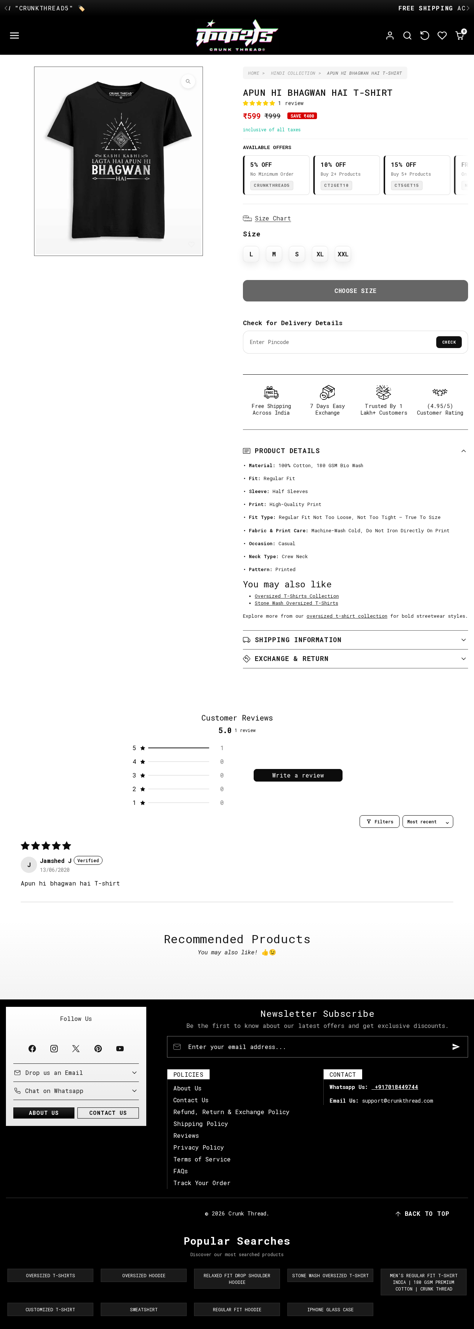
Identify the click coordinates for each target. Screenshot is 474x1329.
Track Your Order (202, 1183)
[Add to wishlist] (191, 244)
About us (44, 1112)
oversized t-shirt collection (347, 616)
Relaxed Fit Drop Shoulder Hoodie (237, 1278)
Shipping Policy (200, 1123)
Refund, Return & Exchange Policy (231, 1112)
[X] (76, 1049)
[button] (14, 35)
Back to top (427, 1213)
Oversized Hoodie (144, 1275)
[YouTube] (120, 1049)
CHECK (449, 342)
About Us (187, 1088)
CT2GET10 (336, 185)
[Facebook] (32, 1049)
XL (320, 254)
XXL (343, 254)
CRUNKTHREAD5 (272, 185)
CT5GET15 (406, 185)
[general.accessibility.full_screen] (188, 81)
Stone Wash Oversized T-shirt (330, 1275)
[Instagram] (54, 1049)
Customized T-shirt (50, 1309)
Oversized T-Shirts (50, 1275)
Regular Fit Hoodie (237, 1309)
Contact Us (190, 1100)
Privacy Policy (198, 1147)
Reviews (186, 1135)
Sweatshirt (144, 1309)
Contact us (108, 1112)
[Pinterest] (98, 1049)
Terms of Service (202, 1159)
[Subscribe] (456, 1047)
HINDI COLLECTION (293, 73)
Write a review (298, 775)
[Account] (390, 35)
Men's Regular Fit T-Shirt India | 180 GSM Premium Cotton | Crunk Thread (424, 1282)
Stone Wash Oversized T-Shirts (296, 603)
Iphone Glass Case (330, 1309)
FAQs (180, 1171)
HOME (253, 73)
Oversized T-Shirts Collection (297, 596)
